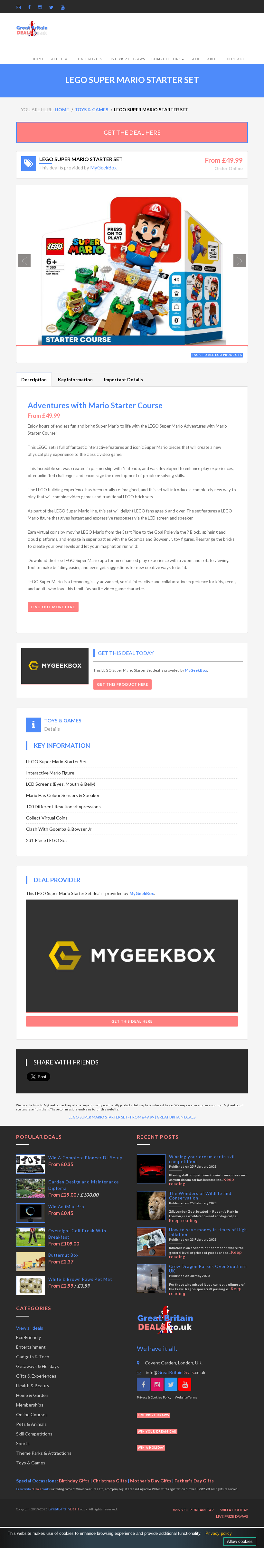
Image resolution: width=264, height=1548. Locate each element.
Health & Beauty (32, 1385)
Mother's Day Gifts (150, 1480)
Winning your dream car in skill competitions (202, 1159)
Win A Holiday (234, 1509)
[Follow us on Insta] (41, 7)
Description (34, 379)
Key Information (75, 379)
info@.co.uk (175, 1372)
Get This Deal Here (132, 1021)
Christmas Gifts (110, 1480)
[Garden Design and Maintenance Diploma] (30, 1188)
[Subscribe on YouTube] (64, 7)
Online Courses (32, 1414)
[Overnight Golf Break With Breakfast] (30, 1237)
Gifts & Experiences (36, 1376)
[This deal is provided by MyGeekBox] (55, 666)
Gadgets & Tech (32, 1356)
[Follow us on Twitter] (53, 7)
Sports (23, 1443)
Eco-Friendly (28, 1337)
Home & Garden (32, 1395)
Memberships (29, 1405)
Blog (196, 59)
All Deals (61, 59)
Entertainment (31, 1347)
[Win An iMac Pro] (30, 1213)
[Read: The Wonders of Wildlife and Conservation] (151, 1205)
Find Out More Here (53, 607)
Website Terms (186, 1397)
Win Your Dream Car (193, 1509)
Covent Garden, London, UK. (174, 1362)
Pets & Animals (31, 1424)
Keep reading (183, 1220)
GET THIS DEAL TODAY (126, 653)
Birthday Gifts (74, 1480)
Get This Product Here (122, 684)
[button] (33, 265)
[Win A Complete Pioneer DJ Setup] (30, 1164)
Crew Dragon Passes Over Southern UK (208, 1268)
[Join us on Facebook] (31, 7)
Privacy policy (218, 1533)
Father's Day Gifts (194, 1480)
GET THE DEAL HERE (132, 132)
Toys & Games (30, 1462)
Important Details (123, 379)
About (214, 59)
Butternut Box (63, 1255)
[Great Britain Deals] (32, 28)
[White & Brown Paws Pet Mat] (30, 1285)
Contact (236, 59)
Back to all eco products (217, 355)
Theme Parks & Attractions (43, 1453)
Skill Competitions (34, 1433)
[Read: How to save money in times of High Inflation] (151, 1241)
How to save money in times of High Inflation (208, 1232)
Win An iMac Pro (66, 1206)
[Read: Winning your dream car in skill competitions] (151, 1168)
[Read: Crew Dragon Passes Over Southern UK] (151, 1278)
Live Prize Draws (126, 59)
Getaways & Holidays (37, 1366)
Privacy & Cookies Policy (154, 1397)
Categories (90, 59)
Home (39, 59)
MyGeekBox (103, 167)
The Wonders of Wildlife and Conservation (200, 1195)
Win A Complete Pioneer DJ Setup (85, 1157)
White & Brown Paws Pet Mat (80, 1279)
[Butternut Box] (30, 1261)
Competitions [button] (166, 59)
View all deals (29, 1328)
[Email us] (20, 7)
